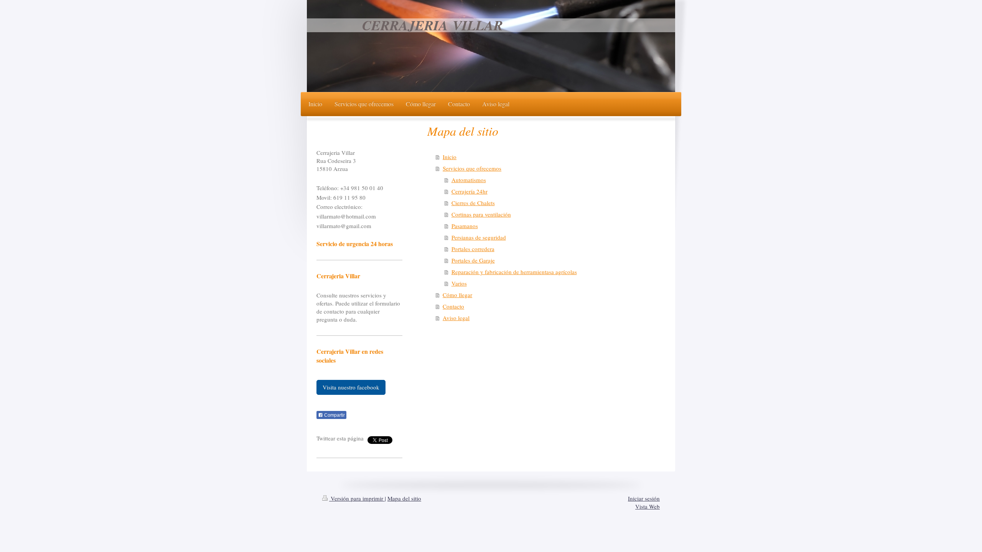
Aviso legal (456, 318)
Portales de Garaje (473, 260)
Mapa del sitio (404, 498)
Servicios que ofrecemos (472, 168)
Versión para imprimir (357, 498)
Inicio (449, 157)
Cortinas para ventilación (481, 214)
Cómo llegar (457, 295)
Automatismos (468, 180)
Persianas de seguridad (478, 237)
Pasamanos (464, 226)
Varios (459, 283)
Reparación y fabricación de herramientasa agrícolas (514, 272)
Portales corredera (472, 249)
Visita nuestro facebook (351, 387)
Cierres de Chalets (473, 203)
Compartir (334, 415)
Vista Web (647, 506)
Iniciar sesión (644, 498)
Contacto (453, 306)
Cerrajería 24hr (469, 191)
